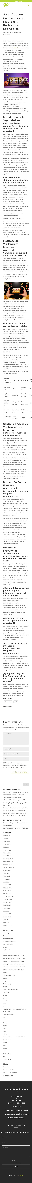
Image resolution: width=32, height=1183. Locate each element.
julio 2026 (6, 838)
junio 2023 (6, 908)
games (5, 995)
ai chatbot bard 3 (8, 944)
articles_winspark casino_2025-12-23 (13, 969)
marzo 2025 (7, 885)
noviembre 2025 (8, 861)
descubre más (18, 48)
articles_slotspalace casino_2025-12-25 (14, 967)
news (4, 1017)
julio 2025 (6, 873)
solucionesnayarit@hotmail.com (16, 1114)
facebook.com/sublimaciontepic (16, 1110)
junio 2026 (6, 841)
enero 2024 (6, 893)
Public (5, 1034)
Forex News (6, 992)
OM (4, 1020)
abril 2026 (6, 847)
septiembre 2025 (8, 867)
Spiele (5, 1048)
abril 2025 (6, 882)
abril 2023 (6, 911)
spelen (5, 1042)
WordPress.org (8, 1075)
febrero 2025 (7, 888)
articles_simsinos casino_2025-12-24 (13, 961)
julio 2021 (6, 919)
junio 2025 (6, 876)
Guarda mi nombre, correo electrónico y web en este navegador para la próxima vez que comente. (14, 765)
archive (5, 953)
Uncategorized (7, 1059)
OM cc (5, 1023)
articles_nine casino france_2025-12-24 (14, 958)
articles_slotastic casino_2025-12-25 (13, 964)
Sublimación (6, 1054)
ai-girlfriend (6, 950)
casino (19, 32)
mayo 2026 (6, 844)
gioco (4, 1003)
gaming (5, 998)
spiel (4, 1045)
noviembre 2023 (8, 896)
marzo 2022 (7, 917)
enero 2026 (6, 856)
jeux (4, 1006)
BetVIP (5, 978)
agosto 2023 (7, 905)
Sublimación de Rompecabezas (18, 828)
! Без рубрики (7, 933)
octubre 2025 (7, 864)
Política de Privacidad (16, 1118)
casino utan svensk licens (10, 989)
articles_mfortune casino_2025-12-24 (13, 955)
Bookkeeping (7, 984)
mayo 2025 (6, 879)
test (4, 1056)
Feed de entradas (8, 1070)
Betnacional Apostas (9, 975)
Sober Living (6, 1039)
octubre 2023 (7, 899)
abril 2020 (6, 922)
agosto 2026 (7, 835)
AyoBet (5, 972)
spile (4, 1051)
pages (5, 1025)
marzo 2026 (7, 850)
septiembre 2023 (8, 902)
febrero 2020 (7, 925)
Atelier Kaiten (20, 1175)
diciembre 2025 (8, 859)
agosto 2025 (7, 870)
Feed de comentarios (10, 1072)
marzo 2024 (7, 890)
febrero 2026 (7, 853)
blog (4, 981)
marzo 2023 (7, 914)
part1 (4, 1028)
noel (6, 32)
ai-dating (5, 947)
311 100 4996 (19, 1103)
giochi (5, 1001)
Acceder (5, 1067)
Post (4, 1031)
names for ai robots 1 (9, 1014)
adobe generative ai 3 (9, 941)
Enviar (16, 1166)
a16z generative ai (8, 938)
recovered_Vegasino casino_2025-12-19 (14, 1037)
